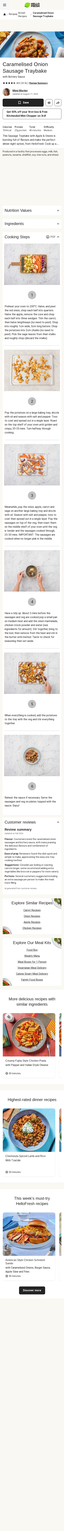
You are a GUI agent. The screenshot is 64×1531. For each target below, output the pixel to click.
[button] (32, 223)
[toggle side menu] (4, 5)
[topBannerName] (32, 25)
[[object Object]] (49, 102)
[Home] (5, 14)
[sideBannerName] (32, 181)
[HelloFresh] (32, 4)
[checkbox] (4, 83)
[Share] (57, 102)
